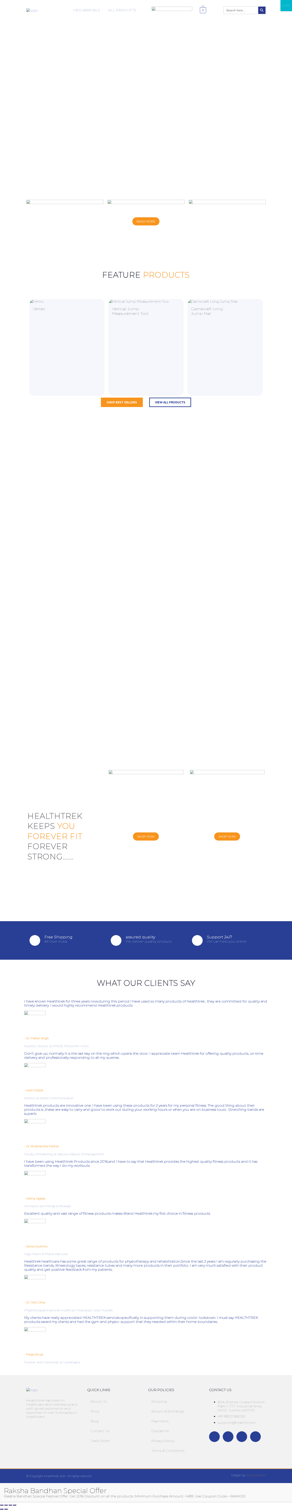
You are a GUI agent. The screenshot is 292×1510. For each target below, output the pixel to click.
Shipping (159, 1401)
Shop (95, 1411)
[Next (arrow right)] (6, 1509)
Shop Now (146, 836)
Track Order (100, 1441)
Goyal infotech (256, 1475)
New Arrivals (86, 10)
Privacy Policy (162, 1441)
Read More (146, 221)
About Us (98, 1401)
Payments (159, 1421)
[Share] (10, 1505)
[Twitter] (228, 1436)
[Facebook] (214, 1436)
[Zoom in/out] (1, 1505)
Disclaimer (160, 1431)
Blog (94, 1421)
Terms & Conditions (167, 1451)
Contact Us (99, 1431)
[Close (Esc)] (14, 1505)
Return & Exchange (167, 1411)
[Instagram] (241, 1436)
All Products (122, 10)
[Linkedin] (255, 1436)
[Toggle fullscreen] (6, 1505)
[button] (87, 10)
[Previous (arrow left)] (1, 1509)
